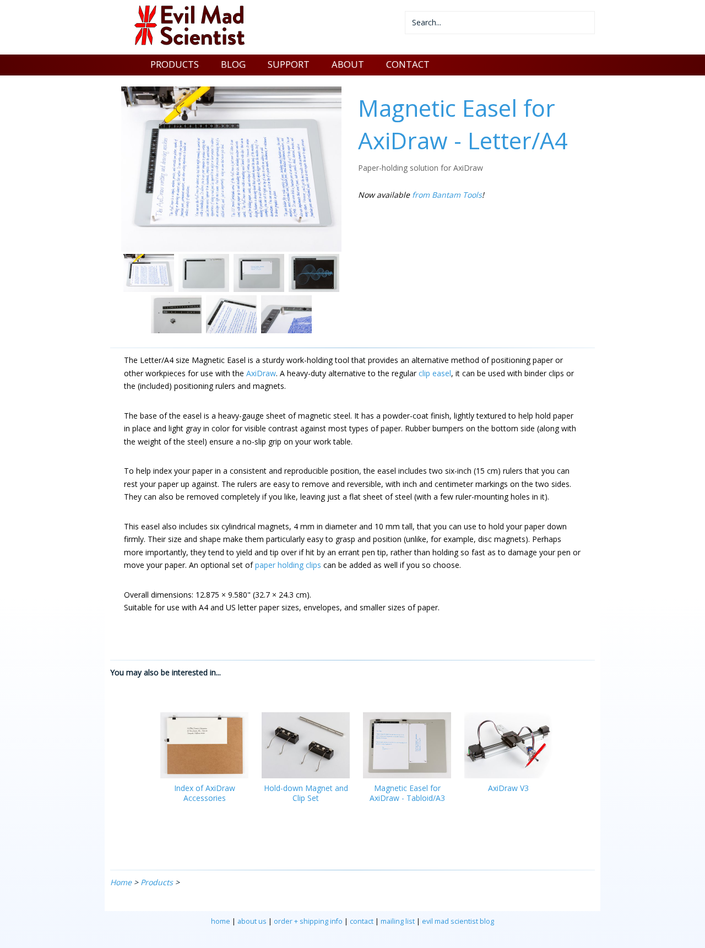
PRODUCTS (174, 64)
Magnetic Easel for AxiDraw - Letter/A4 (463, 124)
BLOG (233, 64)
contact (361, 921)
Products (156, 882)
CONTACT (408, 64)
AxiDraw (261, 373)
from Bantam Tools (447, 194)
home (220, 921)
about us (252, 921)
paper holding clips (288, 565)
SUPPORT (289, 64)
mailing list (398, 921)
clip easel (435, 373)
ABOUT (348, 64)
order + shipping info (308, 921)
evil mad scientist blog (458, 921)
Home (121, 882)
